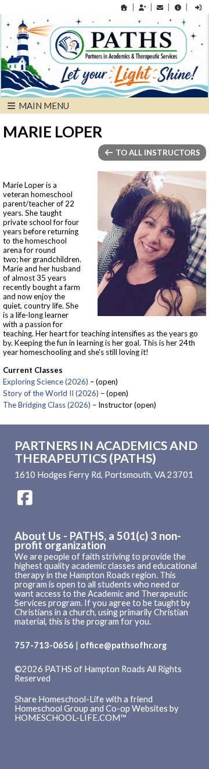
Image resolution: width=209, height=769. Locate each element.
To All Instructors (157, 152)
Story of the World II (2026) (51, 393)
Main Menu (43, 105)
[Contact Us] (160, 7)
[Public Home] (124, 7)
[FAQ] (178, 7)
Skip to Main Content (63, 687)
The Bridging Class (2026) (47, 404)
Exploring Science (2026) (45, 381)
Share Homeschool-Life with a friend (84, 699)
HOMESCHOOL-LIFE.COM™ (71, 718)
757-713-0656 (44, 645)
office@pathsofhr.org (123, 645)
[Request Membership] (142, 7)
